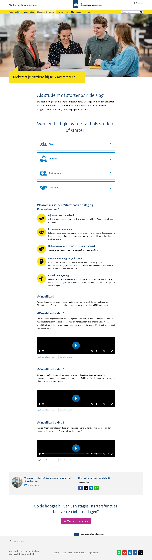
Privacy (70, 553)
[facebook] (135, 552)
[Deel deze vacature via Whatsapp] (96, 488)
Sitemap (56, 553)
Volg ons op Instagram (77, 521)
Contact (87, 12)
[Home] (10, 541)
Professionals (62, 12)
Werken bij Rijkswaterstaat (22, 4)
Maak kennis (76, 12)
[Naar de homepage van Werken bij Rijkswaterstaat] (88, 5)
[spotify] (119, 552)
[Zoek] (141, 12)
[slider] (63, 351)
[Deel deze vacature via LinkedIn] (91, 488)
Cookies (63, 553)
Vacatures (14, 12)
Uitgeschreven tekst (66, 357)
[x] (140, 552)
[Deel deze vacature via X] (86, 488)
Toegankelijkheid (93, 553)
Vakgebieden (29, 12)
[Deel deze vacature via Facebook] (80, 488)
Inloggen (139, 3)
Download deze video (47, 357)
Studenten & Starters (45, 12)
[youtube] (124, 552)
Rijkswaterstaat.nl (80, 553)
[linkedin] (130, 552)
